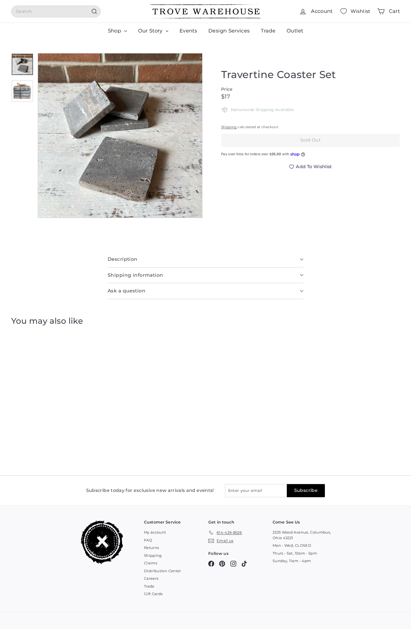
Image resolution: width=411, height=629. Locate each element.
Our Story (151, 31)
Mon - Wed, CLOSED (292, 545)
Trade (268, 31)
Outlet (295, 31)
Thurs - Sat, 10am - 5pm (295, 553)
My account (155, 532)
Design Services (229, 31)
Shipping (229, 127)
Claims (150, 563)
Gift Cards (153, 594)
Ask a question (126, 291)
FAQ (148, 540)
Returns (151, 547)
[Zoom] (120, 135)
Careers (151, 578)
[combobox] (56, 11)
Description (123, 259)
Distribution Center (162, 571)
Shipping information (135, 275)
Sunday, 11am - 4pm (292, 560)
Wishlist (360, 11)
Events (188, 31)
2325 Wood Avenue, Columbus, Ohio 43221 (302, 535)
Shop (115, 31)
